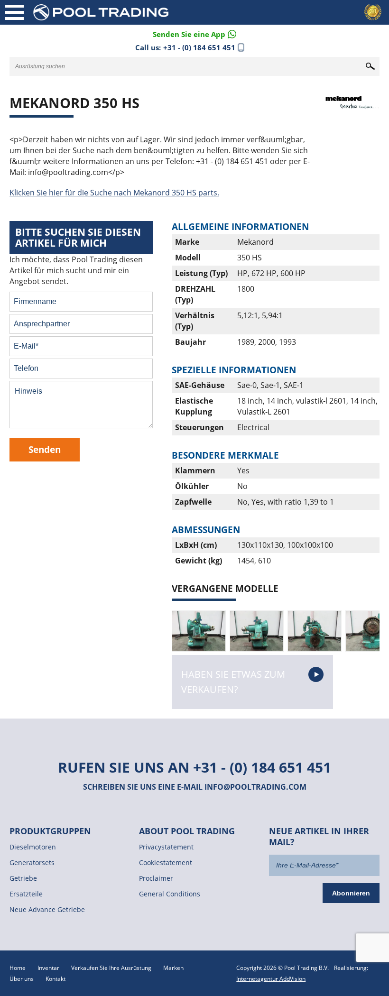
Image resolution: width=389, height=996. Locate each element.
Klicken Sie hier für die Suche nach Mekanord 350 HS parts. (114, 192)
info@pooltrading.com (255, 787)
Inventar (48, 968)
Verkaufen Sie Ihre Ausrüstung (111, 968)
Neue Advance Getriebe (47, 909)
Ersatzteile (26, 893)
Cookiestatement (165, 862)
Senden (44, 449)
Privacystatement (166, 846)
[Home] (116, 12)
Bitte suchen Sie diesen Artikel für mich (78, 237)
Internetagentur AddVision (271, 979)
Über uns (21, 979)
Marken (173, 968)
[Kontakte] (194, 33)
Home (17, 968)
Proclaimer (156, 878)
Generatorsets (32, 862)
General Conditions (169, 893)
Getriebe (23, 878)
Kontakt (55, 979)
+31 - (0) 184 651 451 (199, 47)
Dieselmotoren (32, 846)
